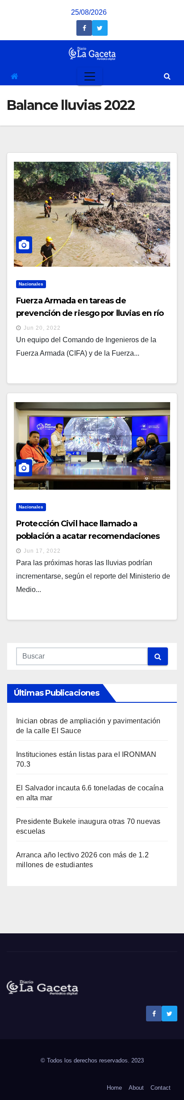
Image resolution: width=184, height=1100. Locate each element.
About (136, 1087)
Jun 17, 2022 (42, 551)
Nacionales (31, 283)
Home (114, 1087)
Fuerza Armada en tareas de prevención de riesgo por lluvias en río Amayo (89, 313)
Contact (161, 1087)
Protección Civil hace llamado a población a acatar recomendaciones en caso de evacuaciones (87, 536)
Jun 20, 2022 (42, 328)
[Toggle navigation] (89, 76)
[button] (167, 76)
